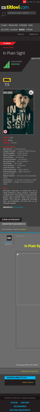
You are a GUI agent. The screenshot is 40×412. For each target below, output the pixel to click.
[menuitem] (4, 25)
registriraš (35, 58)
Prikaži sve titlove (27, 382)
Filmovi (14, 29)
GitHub (14, 402)
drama (5, 47)
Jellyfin (5, 29)
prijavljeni (23, 229)
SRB (38, 2)
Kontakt (25, 402)
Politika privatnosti (20, 410)
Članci (4, 25)
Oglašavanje (20, 406)
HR (28, 2)
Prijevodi (13, 25)
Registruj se (33, 34)
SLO (34, 2)
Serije (22, 29)
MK (31, 2)
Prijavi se (21, 34)
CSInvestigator (18, 207)
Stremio (23, 25)
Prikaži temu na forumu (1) (29, 371)
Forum (29, 29)
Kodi (30, 25)
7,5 (7, 84)
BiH (24, 2)
